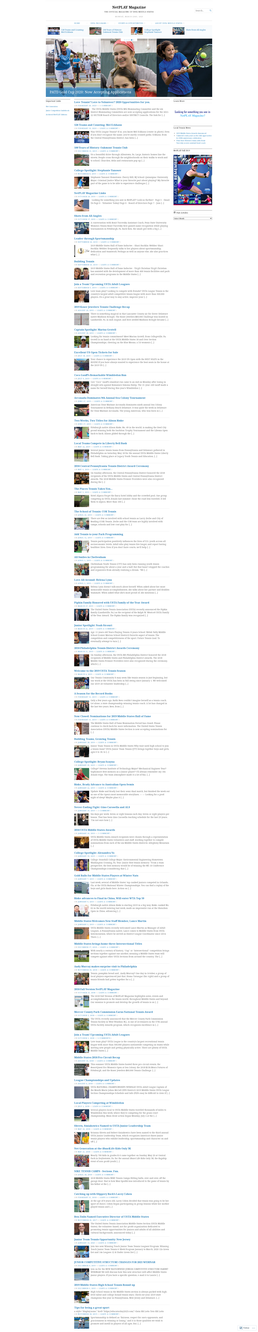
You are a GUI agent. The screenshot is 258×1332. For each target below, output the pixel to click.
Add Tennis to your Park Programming (98, 534)
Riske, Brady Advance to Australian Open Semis (104, 784)
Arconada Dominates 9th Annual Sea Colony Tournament (109, 397)
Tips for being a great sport (91, 1307)
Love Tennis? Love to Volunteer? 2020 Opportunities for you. (112, 102)
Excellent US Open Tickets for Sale (96, 352)
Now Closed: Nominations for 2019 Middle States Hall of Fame (112, 716)
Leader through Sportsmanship (94, 238)
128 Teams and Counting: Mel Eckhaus (72, 31)
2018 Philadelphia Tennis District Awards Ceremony (106, 648)
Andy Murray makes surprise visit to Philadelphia (105, 966)
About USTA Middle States (168, 23)
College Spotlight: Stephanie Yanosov (153, 31)
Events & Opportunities (130, 23)
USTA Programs (98, 23)
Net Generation (52, 106)
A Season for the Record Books (93, 693)
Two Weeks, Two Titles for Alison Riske (99, 420)
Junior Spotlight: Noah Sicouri (93, 625)
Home (77, 23)
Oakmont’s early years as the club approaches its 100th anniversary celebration (194, 136)
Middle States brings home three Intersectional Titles (108, 943)
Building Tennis (84, 261)
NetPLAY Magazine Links (70, 92)
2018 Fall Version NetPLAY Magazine (97, 989)
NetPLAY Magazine (129, 7)
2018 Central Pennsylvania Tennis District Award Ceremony (111, 466)
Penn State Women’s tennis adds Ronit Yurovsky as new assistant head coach (190, 141)
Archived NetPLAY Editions (56, 114)
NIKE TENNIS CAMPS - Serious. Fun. (96, 1171)
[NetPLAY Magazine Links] (129, 68)
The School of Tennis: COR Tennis (95, 511)
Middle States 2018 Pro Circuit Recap (97, 1057)
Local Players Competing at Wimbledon (99, 1103)
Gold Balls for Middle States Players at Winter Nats (106, 875)
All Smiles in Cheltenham (90, 557)
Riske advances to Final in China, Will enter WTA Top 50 (109, 898)
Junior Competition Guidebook (57, 110)
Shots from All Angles (196, 29)
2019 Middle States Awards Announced (191, 133)
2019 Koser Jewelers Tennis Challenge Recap (102, 307)
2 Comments (104, 1038)
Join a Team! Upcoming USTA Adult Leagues (102, 284)
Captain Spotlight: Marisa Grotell (95, 329)
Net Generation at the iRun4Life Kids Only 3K (102, 1148)
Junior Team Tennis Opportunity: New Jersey (102, 1239)
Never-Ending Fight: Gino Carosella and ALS (102, 807)
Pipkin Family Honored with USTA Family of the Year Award (111, 602)
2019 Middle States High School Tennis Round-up (104, 1285)
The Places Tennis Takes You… (93, 488)
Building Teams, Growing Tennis (94, 739)
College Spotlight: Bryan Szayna (94, 761)
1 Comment (105, 105)
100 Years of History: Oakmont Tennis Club (113, 31)
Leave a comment (109, 128)
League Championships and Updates (97, 1080)
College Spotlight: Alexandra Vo (94, 852)
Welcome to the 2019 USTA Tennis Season (100, 670)
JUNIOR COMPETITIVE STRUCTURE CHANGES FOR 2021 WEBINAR (114, 1262)
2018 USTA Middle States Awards (94, 830)
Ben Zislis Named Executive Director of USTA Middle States (111, 1216)
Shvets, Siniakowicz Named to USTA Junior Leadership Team (112, 1125)
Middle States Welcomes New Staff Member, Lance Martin (110, 921)
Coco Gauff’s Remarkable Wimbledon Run (100, 375)
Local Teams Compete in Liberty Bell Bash (100, 443)
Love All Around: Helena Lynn (93, 579)
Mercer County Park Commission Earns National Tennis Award (113, 1012)
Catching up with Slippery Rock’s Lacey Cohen (103, 1194)
